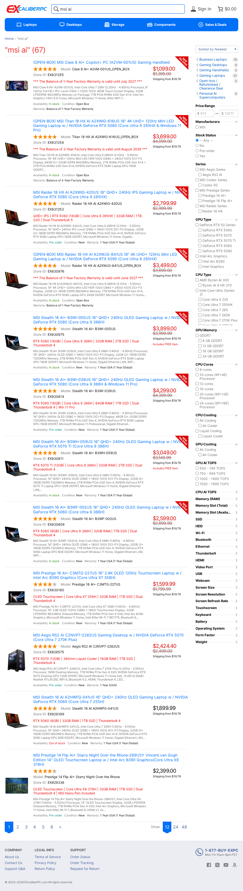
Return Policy (45, 869)
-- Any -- (206, 140)
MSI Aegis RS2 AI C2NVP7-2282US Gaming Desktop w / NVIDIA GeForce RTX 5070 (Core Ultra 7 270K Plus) (108, 637)
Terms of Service (48, 857)
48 (184, 826)
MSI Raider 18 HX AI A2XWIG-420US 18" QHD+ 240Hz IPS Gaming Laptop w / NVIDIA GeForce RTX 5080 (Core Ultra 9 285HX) (110, 194)
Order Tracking (82, 863)
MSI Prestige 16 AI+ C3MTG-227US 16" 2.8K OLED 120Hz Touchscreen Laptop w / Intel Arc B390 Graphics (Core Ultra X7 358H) (107, 575)
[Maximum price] (229, 113)
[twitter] (217, 865)
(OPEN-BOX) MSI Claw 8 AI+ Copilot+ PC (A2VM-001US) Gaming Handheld (101, 62)
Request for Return (84, 869)
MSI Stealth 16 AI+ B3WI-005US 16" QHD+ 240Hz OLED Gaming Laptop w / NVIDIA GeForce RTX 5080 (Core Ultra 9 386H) (108, 319)
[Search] (56, 9)
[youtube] (226, 865)
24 (175, 826)
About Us (12, 857)
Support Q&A (15, 869)
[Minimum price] (205, 113)
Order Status (80, 857)
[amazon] (234, 865)
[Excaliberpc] (27, 9)
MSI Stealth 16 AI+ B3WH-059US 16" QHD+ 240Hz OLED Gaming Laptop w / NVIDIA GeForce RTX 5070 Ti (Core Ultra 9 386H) (109, 443)
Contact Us (13, 863)
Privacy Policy (45, 863)
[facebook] (209, 865)
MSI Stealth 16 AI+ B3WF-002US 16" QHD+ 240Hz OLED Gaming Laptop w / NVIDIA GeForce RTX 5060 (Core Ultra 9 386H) (109, 509)
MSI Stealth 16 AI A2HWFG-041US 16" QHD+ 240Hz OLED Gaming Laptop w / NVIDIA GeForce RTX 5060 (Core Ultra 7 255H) (110, 699)
